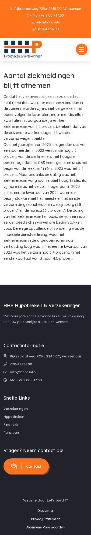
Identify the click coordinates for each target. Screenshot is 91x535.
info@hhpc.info (47, 22)
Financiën (11, 424)
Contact (34, 466)
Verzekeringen (16, 408)
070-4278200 (48, 29)
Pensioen (11, 432)
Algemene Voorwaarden (45, 527)
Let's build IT (57, 500)
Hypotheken (14, 416)
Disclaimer (46, 511)
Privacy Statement (45, 519)
